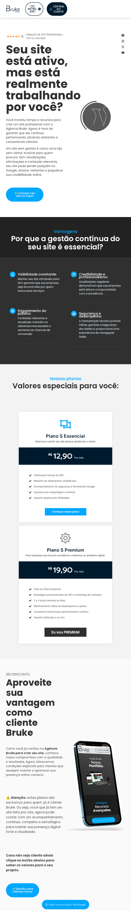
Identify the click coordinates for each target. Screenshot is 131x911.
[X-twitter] (123, 47)
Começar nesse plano (65, 511)
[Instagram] (123, 41)
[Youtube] (123, 53)
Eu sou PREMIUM (65, 632)
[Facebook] (123, 35)
